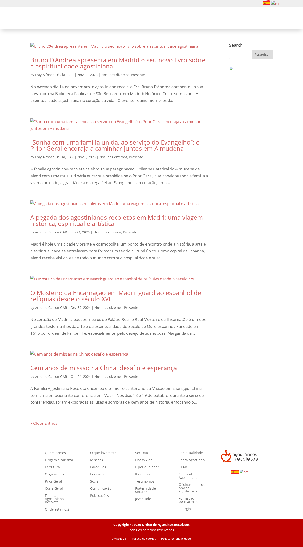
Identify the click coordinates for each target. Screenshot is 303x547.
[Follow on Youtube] (42, 3)
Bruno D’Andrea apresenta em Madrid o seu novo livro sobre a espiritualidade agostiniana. (117, 63)
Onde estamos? (57, 509)
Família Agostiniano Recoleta (54, 499)
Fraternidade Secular (145, 490)
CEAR (183, 467)
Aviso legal (119, 539)
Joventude (143, 499)
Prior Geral (53, 481)
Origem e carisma (59, 460)
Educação (97, 474)
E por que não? (147, 467)
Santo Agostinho (192, 460)
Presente (138, 75)
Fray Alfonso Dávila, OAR (54, 75)
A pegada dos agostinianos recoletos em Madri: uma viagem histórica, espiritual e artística (116, 220)
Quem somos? (94, 18)
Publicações (99, 496)
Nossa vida (143, 460)
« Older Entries (43, 423)
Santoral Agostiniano (188, 476)
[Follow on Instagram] (34, 3)
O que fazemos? (132, 18)
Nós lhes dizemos (115, 75)
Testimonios (144, 481)
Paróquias (98, 467)
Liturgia (185, 509)
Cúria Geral (54, 489)
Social (94, 481)
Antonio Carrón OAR (51, 232)
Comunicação (100, 489)
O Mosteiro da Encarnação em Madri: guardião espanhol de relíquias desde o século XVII (115, 295)
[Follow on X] (49, 3)
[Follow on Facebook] (26, 3)
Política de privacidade (176, 539)
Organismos (54, 474)
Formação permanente (188, 500)
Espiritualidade (195, 18)
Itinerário (142, 474)
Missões (96, 460)
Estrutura (52, 467)
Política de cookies (144, 539)
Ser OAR (164, 18)
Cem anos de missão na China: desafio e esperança (103, 368)
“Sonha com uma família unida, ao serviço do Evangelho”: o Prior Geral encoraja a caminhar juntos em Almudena (115, 145)
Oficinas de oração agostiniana (192, 488)
